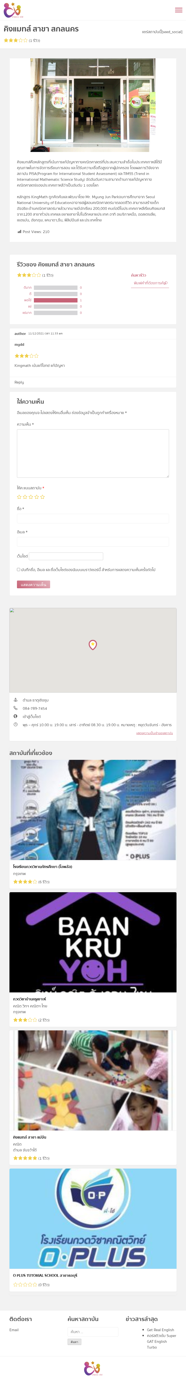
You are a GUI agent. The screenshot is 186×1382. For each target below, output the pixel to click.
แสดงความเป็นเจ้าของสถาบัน (154, 733)
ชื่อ (20, 509)
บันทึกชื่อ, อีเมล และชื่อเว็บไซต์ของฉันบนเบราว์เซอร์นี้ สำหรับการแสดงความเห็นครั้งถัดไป (88, 570)
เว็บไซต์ (22, 556)
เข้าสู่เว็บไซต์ (32, 717)
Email (14, 1330)
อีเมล (22, 532)
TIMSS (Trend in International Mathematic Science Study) (83, 177)
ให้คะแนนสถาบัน (30, 488)
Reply (19, 382)
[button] (93, 645)
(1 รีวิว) (34, 41)
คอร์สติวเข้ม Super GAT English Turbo (161, 1342)
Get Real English (160, 1330)
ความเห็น (25, 424)
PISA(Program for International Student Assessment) (73, 174)
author (20, 334)
